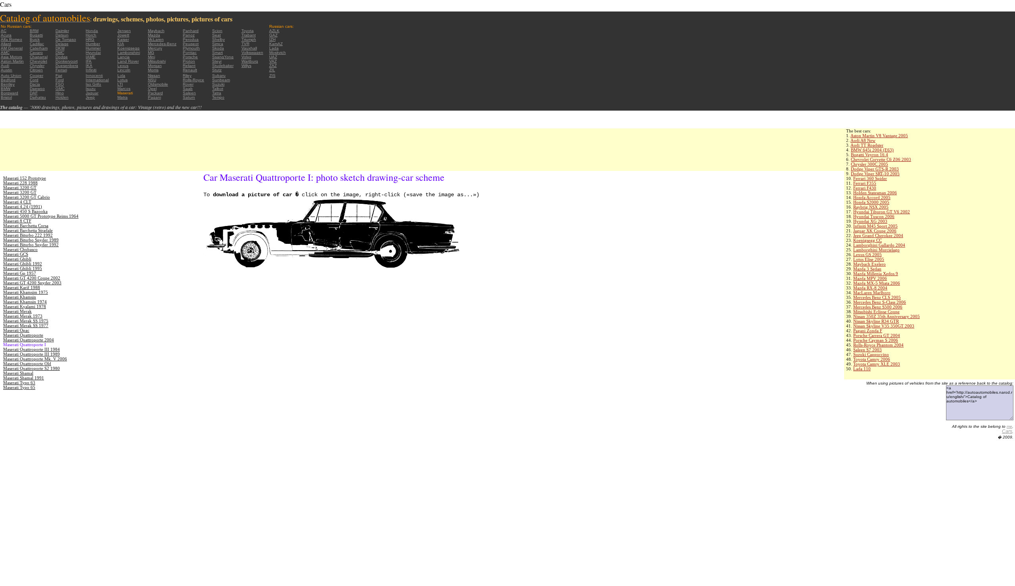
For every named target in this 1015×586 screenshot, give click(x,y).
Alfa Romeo (11, 39)
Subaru (219, 75)
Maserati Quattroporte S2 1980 (31, 368)
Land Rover (128, 61)
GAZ (273, 35)
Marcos (123, 88)
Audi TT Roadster (866, 145)
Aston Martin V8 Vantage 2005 (879, 135)
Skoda (218, 48)
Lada (274, 48)
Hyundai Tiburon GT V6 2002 (881, 211)
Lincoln (123, 70)
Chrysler (37, 65)
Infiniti (91, 70)
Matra (122, 97)
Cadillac (37, 44)
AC (3, 31)
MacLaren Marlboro (872, 292)
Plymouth (191, 48)
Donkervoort (67, 61)
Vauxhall (249, 48)
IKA (89, 65)
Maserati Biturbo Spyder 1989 (31, 239)
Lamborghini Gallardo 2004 (879, 245)
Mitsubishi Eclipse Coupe (876, 311)
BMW (5, 88)
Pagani (154, 97)
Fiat (59, 75)
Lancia (123, 57)
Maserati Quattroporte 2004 (28, 339)
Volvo (246, 57)
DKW (60, 48)
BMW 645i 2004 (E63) (872, 149)
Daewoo (37, 88)
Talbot (217, 88)
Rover (188, 84)
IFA (89, 61)
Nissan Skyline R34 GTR (876, 321)
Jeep (90, 97)
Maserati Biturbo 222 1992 (28, 235)
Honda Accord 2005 (872, 197)
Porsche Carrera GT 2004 (876, 335)
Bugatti (36, 35)
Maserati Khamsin (19, 297)
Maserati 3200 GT (19, 187)
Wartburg (249, 61)
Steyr (217, 61)
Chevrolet (38, 61)
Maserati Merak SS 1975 (25, 320)
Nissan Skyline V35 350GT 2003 (883, 326)
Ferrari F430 (864, 188)
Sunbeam (221, 80)
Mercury (155, 48)
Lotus (122, 80)
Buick (35, 39)
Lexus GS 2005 (867, 254)
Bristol (6, 97)
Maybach (156, 31)
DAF (34, 93)
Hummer (93, 48)
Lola (121, 75)
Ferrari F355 (864, 183)
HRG (90, 39)
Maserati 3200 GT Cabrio (26, 197)
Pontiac (190, 52)
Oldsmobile (158, 84)
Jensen (124, 31)
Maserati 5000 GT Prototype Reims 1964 (41, 216)
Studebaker (223, 65)
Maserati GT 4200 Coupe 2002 (31, 278)
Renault (190, 70)
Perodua (191, 39)
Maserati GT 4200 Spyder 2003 (32, 282)
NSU (152, 80)
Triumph (248, 39)
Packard (155, 93)
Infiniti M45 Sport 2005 (875, 226)
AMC (5, 52)
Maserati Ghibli (17, 259)
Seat (216, 35)
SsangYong (223, 57)
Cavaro (36, 52)
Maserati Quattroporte (23, 335)
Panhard (191, 31)
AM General (12, 48)
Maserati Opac (16, 330)
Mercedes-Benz (162, 44)
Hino (60, 93)
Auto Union (11, 75)
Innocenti (94, 75)
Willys (246, 65)
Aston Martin (12, 61)
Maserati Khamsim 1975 (25, 292)
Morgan (155, 65)
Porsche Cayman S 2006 (875, 340)
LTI (120, 84)
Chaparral (39, 57)
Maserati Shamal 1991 (23, 377)
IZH (272, 39)
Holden (62, 97)
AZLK (274, 31)
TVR (245, 44)
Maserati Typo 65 (19, 387)
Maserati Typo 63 (19, 382)
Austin (6, 70)
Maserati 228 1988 (20, 182)
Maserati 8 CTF (17, 220)
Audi (5, 65)
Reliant (189, 65)
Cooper (36, 75)
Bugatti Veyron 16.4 (869, 154)
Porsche (190, 57)
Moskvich (277, 52)
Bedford (8, 80)
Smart (217, 52)
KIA (120, 44)
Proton (189, 61)
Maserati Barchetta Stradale (28, 230)
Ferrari (61, 70)
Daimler (62, 31)
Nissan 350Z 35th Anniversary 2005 (886, 316)
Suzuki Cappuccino (871, 354)
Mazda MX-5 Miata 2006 (876, 283)
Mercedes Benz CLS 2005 (877, 297)
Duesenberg (67, 65)
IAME (91, 57)
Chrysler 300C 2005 (869, 164)
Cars (1007, 431)
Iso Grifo (93, 84)
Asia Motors (11, 57)
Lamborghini (128, 52)
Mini (151, 57)
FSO (60, 84)
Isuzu (91, 88)
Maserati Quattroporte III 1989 (31, 354)
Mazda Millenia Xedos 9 (875, 273)
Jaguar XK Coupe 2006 (874, 230)
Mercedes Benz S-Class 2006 (879, 302)
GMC (60, 88)
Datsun (62, 35)
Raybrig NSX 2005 (871, 207)
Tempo (218, 97)
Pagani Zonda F (867, 330)
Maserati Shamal (18, 373)
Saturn (189, 97)
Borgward (9, 93)
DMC (60, 52)
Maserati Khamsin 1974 (25, 301)
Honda (92, 31)
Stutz (217, 70)
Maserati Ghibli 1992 (22, 263)
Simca (217, 44)
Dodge (62, 57)
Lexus (122, 65)
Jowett (123, 35)
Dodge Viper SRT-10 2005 (875, 173)
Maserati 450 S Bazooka (25, 211)
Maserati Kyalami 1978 (24, 306)
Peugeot (191, 44)
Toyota (247, 31)
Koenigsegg (128, 48)
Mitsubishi (157, 61)
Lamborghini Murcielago (876, 249)
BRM (34, 31)
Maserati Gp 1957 (19, 273)
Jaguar (92, 93)
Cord (34, 80)
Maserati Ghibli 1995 (22, 268)
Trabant (248, 35)
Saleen (189, 93)
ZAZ (273, 65)
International (97, 80)
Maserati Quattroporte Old (27, 363)
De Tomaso (66, 39)
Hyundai (93, 52)
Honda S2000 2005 (871, 202)
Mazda (154, 35)
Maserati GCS (15, 254)
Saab (188, 88)
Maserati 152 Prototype (24, 178)
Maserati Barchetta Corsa (25, 225)
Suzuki (218, 84)
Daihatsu (38, 97)
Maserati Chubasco (20, 249)
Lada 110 (862, 368)
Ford (60, 80)
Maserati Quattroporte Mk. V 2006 (35, 358)
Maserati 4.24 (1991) (22, 206)
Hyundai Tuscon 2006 (873, 216)
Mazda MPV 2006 (870, 278)
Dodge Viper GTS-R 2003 (875, 169)
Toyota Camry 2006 (871, 359)
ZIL (272, 70)
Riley (187, 75)
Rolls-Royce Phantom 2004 (878, 345)
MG (151, 52)
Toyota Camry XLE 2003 (876, 364)
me (1009, 426)
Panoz (189, 35)
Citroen (36, 70)
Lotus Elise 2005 (868, 259)
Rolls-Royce (193, 80)
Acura (6, 35)
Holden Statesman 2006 (875, 192)
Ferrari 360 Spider (870, 178)
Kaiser (123, 39)
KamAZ (276, 44)
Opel (152, 88)
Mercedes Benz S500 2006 (877, 306)
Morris (153, 70)
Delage (62, 44)
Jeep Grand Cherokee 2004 (878, 235)
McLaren (156, 39)
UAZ (273, 57)
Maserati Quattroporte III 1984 (31, 349)
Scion (217, 31)
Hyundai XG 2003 (870, 221)
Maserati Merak (17, 311)
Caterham (39, 48)
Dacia (35, 84)
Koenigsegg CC (867, 240)
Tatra (216, 93)
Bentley (8, 84)
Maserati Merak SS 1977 (25, 325)
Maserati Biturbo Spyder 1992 (31, 244)
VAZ (273, 61)
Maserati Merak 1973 (22, 316)
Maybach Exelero (869, 264)
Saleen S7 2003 (867, 349)
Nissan (154, 75)
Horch (91, 35)
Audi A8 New (862, 140)
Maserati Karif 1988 (21, 287)
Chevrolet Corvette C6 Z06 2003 (881, 159)
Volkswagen (252, 52)
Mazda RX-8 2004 (870, 287)
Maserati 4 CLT (17, 201)
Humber (93, 44)
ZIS (272, 75)
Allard (6, 44)
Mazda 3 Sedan (867, 268)
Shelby (218, 39)
